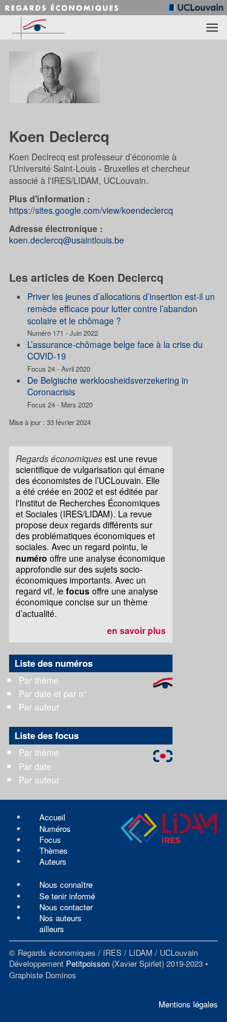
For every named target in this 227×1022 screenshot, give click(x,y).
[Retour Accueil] (58, 27)
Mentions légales (188, 1004)
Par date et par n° (53, 693)
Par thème (39, 680)
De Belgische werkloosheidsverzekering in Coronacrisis (107, 386)
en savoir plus (136, 630)
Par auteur (39, 706)
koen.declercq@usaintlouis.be (66, 240)
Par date (35, 766)
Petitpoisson (88, 963)
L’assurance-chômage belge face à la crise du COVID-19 (115, 350)
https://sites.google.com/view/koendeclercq (91, 210)
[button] (212, 27)
